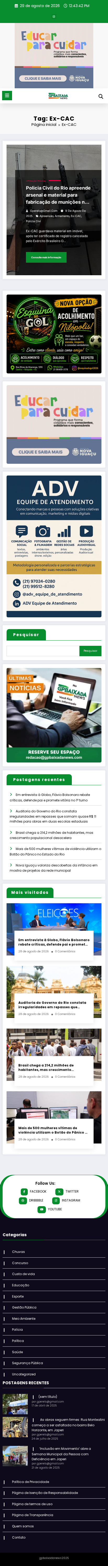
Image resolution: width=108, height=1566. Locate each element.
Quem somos (23, 1526)
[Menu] (7, 95)
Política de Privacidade (30, 1482)
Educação (20, 1285)
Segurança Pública (27, 1363)
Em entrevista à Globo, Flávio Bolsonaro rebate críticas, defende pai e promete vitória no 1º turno (54, 942)
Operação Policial (36, 181)
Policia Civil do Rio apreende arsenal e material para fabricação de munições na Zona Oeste (58, 195)
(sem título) (48, 1396)
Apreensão (46, 216)
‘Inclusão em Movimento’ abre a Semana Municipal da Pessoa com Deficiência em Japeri (61, 1453)
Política (18, 1341)
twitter (72, 1191)
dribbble (36, 1200)
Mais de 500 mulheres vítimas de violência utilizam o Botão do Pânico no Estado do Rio (54, 1130)
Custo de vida (23, 1274)
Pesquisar (26, 634)
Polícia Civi (33, 221)
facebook (38, 1191)
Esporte (18, 1296)
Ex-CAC (76, 216)
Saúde (17, 1352)
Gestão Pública (24, 1307)
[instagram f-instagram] (54, 16)
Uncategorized (24, 1374)
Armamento (62, 216)
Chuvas (18, 1252)
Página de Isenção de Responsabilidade (45, 1493)
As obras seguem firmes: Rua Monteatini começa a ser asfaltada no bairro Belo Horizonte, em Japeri (68, 1424)
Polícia (17, 1329)
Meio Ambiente (23, 1318)
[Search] (101, 96)
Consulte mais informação (46, 257)
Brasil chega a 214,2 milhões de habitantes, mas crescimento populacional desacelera (46, 1067)
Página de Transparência (32, 1515)
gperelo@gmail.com (43, 211)
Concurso (20, 1263)
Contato (18, 1537)
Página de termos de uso (32, 1504)
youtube (55, 1209)
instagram (71, 1200)
